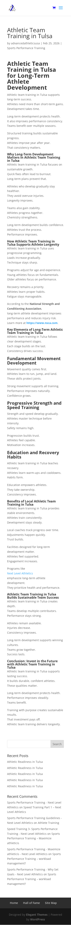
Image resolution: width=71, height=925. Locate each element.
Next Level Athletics (20, 573)
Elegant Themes (37, 914)
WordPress (37, 919)
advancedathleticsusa (25, 43)
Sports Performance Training (26, 48)
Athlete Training (48, 823)
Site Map (51, 903)
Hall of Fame (31, 903)
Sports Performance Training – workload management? (34, 858)
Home (14, 903)
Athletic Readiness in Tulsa (25, 762)
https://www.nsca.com (42, 323)
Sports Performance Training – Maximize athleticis (33, 838)
